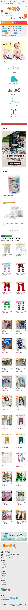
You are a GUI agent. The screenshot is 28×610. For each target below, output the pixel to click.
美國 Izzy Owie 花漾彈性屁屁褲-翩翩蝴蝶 (21, 312)
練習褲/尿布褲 (4, 30)
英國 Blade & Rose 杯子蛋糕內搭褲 (7, 503)
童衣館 (3, 39)
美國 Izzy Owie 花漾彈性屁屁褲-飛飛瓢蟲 (21, 293)
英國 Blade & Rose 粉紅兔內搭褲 (21, 388)
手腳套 (13, 28)
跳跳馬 (10, 13)
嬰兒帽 (9, 28)
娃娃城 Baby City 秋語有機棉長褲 (7, 255)
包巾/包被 (17, 28)
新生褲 (12, 26)
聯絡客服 (4, 584)
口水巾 (14, 35)
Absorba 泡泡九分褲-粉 (7, 464)
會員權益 (4, 566)
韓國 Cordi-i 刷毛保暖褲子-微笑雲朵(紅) (21, 426)
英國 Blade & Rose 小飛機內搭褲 (21, 331)
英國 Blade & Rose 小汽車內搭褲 (7, 331)
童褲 (6, 39)
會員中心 (4, 3)
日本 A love (14, 105)
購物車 (25, 18)
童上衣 (17, 30)
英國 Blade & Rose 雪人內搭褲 (7, 407)
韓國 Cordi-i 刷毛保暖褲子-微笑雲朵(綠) (21, 445)
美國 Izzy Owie (4, 238)
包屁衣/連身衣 (4, 28)
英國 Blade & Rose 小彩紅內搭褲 (21, 350)
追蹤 (20, 18)
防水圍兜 (10, 35)
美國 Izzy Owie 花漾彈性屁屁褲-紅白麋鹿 (21, 274)
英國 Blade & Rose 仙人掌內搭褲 (21, 369)
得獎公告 (4, 567)
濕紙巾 (2, 13)
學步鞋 (21, 28)
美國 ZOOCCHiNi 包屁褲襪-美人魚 (20, 465)
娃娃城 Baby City (14, 116)
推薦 (3, 22)
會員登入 (10, 1)
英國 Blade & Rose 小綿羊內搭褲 (7, 369)
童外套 (21, 30)
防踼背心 (16, 26)
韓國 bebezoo (12, 240)
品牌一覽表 (14, 124)
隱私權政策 (4, 564)
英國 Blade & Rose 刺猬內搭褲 (21, 484)
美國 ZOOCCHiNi (17, 238)
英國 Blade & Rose (5, 240)
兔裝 (20, 26)
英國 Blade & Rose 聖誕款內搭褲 (21, 407)
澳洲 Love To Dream (14, 83)
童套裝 (14, 30)
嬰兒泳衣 (3, 35)
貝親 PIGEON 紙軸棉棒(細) (8, 195)
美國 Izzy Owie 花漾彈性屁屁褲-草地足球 (7, 312)
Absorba (17, 240)
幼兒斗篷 (9, 30)
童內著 (6, 26)
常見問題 (17, 3)
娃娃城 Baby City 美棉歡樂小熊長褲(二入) (21, 255)
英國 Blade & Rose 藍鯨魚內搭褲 (7, 426)
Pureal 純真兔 (14, 72)
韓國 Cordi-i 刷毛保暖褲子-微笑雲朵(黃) (7, 445)
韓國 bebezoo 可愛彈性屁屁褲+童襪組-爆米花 (21, 522)
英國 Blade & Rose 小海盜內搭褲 (7, 350)
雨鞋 (3, 26)
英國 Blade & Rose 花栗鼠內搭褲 (21, 503)
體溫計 (6, 13)
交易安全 (4, 577)
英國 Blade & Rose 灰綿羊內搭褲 (7, 484)
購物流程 (11, 3)
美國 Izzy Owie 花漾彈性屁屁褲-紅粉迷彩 (7, 293)
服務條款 (4, 562)
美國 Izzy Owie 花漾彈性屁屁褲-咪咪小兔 (7, 274)
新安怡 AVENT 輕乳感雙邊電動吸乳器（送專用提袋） (13, 224)
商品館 (16, 22)
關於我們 (4, 582)
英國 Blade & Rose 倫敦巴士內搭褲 (7, 388)
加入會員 (17, 1)
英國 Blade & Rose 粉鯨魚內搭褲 (7, 522)
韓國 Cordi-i (14, 94)
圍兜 (7, 35)
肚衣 (9, 26)
